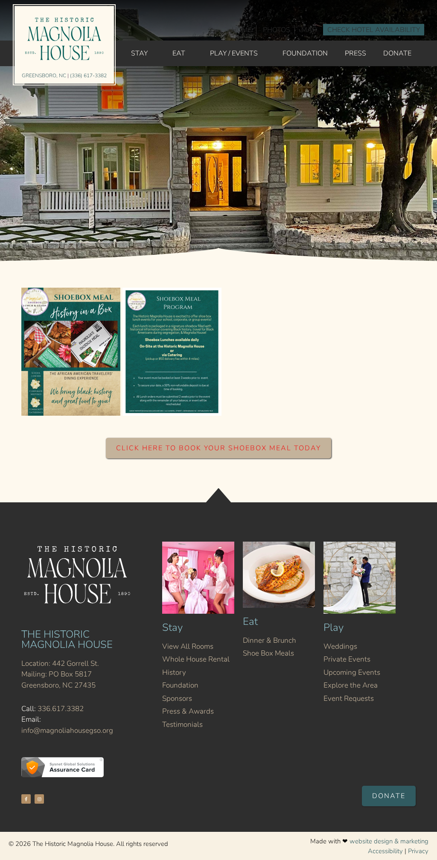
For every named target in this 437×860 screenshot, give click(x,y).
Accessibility (385, 851)
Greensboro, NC (44, 75)
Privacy (418, 851)
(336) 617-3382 (88, 75)
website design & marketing (389, 841)
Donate (397, 53)
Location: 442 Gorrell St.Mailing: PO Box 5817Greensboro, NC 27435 (60, 674)
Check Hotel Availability (373, 30)
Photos (276, 30)
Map (309, 30)
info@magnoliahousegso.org (67, 730)
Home (242, 30)
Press (355, 53)
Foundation (305, 53)
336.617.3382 (61, 709)
